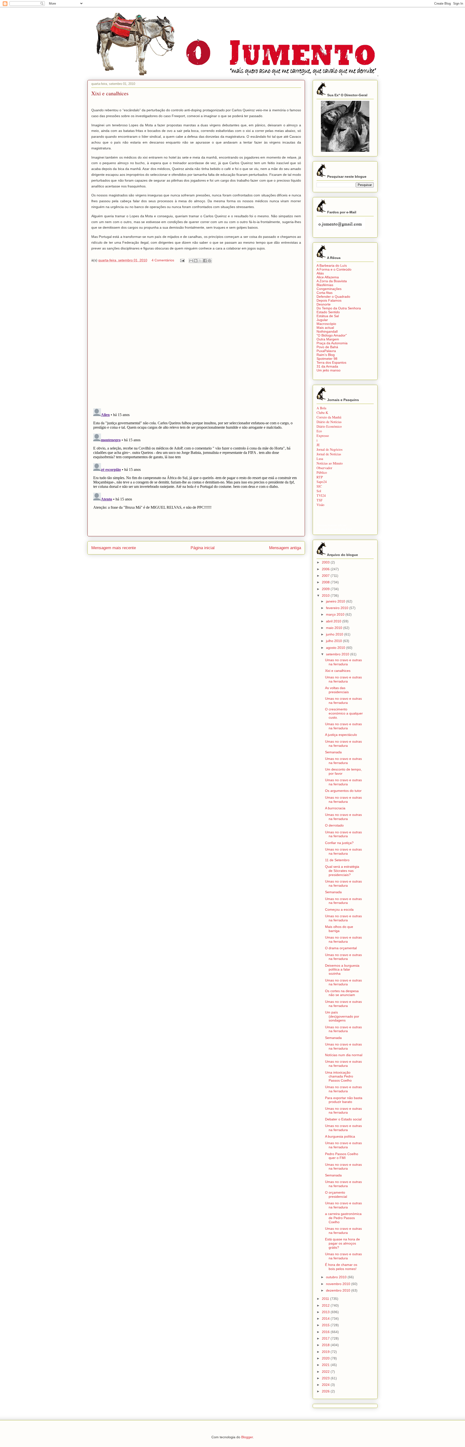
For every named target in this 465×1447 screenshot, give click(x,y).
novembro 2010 (338, 1284)
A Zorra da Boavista (332, 281)
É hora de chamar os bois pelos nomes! (341, 1267)
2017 (326, 1338)
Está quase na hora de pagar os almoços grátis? (342, 1243)
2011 (326, 1299)
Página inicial (203, 548)
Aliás (320, 273)
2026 (326, 1391)
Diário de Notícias (329, 421)
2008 (326, 582)
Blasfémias (325, 285)
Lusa (320, 458)
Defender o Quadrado (333, 296)
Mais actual (325, 328)
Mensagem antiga (285, 548)
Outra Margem (328, 339)
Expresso (323, 435)
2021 (326, 1365)
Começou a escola (339, 909)
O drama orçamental (341, 948)
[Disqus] (196, 336)
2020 (326, 1358)
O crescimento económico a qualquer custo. (344, 713)
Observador (324, 468)
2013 (326, 1312)
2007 (326, 576)
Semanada (333, 752)
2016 (326, 1332)
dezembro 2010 (338, 1290)
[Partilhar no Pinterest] (209, 260)
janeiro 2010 (336, 601)
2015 (326, 1325)
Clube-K (322, 412)
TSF (320, 500)
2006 (326, 569)
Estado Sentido (328, 312)
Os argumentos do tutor (343, 791)
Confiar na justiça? (339, 843)
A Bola (321, 408)
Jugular (322, 320)
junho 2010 (335, 634)
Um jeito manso (329, 370)
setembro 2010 (338, 654)
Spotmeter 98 (327, 359)
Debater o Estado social (343, 1119)
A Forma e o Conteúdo (334, 269)
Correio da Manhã (329, 417)
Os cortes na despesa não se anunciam (342, 993)
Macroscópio (326, 324)
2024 (326, 1385)
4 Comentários (163, 260)
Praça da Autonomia (332, 343)
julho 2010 (334, 641)
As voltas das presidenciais (337, 690)
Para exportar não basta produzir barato (343, 1100)
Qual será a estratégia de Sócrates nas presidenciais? (342, 871)
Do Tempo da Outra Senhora (339, 308)
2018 (326, 1345)
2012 (326, 1305)
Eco (319, 431)
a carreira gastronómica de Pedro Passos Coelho (343, 1218)
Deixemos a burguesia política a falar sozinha (342, 970)
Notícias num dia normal (343, 1055)
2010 (326, 595)
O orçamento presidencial (336, 1194)
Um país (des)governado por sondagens (342, 1016)
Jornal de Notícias (329, 454)
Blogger (247, 1437)
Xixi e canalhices (337, 671)
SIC (319, 486)
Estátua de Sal (328, 316)
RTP (320, 477)
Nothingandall (327, 331)
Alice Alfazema (328, 277)
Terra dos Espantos (331, 362)
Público (322, 472)
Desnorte (324, 304)
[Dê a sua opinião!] (195, 260)
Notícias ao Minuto (330, 463)
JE (318, 444)
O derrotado (334, 825)
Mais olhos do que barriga (339, 929)
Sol (319, 491)
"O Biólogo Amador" (332, 335)
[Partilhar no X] (200, 260)
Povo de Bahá (327, 347)
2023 (326, 1378)
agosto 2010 (336, 648)
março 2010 (335, 614)
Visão (320, 504)
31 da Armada (327, 366)
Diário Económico (329, 426)
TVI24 (321, 495)
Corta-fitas (325, 293)
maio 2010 (334, 628)
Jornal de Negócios (329, 449)
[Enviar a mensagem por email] (191, 260)
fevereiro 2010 (337, 608)
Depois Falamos (329, 300)
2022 (326, 1372)
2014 (326, 1318)
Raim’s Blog (326, 355)
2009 (326, 589)
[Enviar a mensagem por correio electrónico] (182, 260)
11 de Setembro (337, 860)
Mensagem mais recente (113, 548)
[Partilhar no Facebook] (204, 260)
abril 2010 (334, 621)
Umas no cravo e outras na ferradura (343, 662)
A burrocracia (335, 808)
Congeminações (329, 289)
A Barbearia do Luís (332, 265)
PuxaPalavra (326, 351)
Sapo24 (322, 481)
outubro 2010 (337, 1277)
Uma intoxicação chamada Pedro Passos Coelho (339, 1076)
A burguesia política (340, 1136)
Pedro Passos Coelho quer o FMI (341, 1156)
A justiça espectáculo (341, 735)
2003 (326, 562)
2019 (326, 1352)
